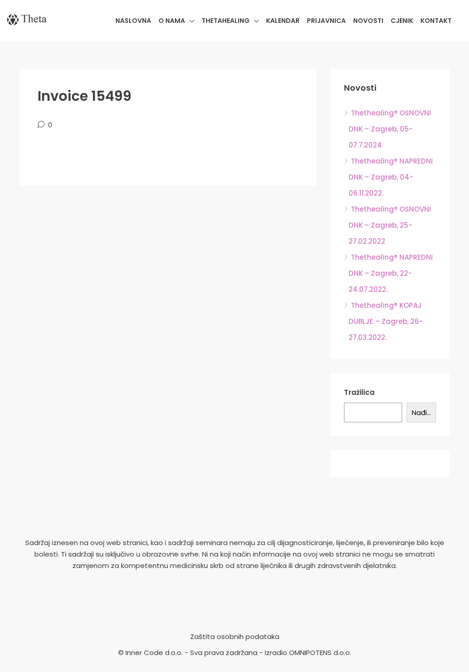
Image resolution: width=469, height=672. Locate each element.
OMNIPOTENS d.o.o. (320, 652)
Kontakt (436, 20)
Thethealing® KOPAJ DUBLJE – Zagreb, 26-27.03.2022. (386, 321)
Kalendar (283, 20)
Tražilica (359, 392)
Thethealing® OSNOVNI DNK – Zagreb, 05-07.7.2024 (390, 129)
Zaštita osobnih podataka (234, 636)
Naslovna (133, 20)
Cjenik (402, 20)
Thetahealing (226, 20)
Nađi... (421, 412)
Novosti (368, 20)
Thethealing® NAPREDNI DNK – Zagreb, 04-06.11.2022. (391, 177)
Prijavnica (326, 20)
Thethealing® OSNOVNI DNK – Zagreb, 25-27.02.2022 (390, 225)
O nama (171, 20)
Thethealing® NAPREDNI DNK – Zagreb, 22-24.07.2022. (391, 273)
